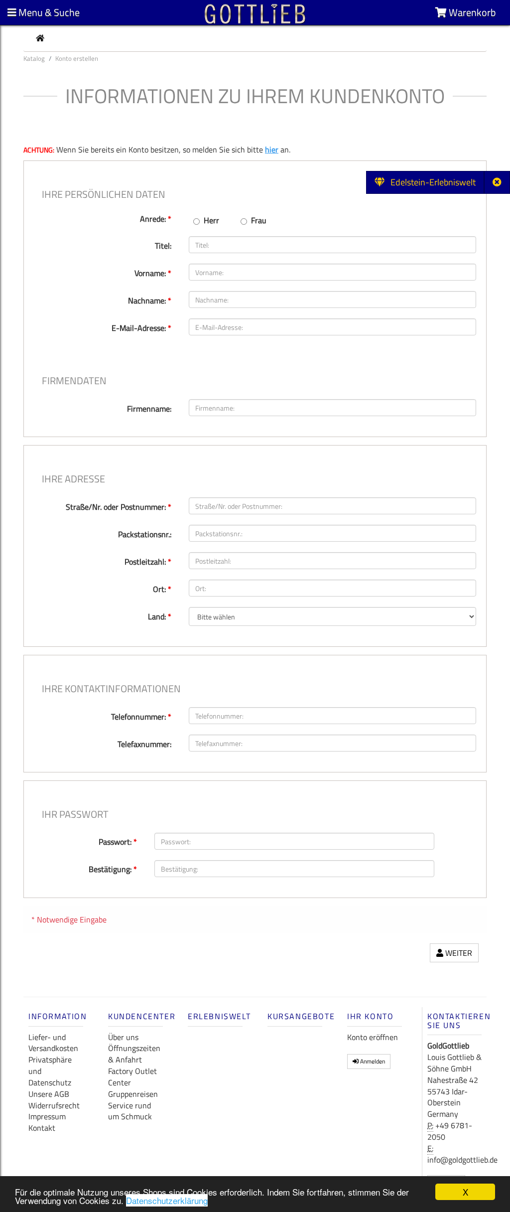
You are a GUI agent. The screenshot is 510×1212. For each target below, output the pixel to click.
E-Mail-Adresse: (141, 328)
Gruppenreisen (133, 1094)
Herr (211, 220)
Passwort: (118, 842)
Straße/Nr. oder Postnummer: (118, 507)
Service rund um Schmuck (130, 1111)
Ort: (162, 589)
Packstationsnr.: (144, 534)
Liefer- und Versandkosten (53, 1043)
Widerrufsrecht (54, 1105)
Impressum (47, 1116)
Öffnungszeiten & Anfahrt (134, 1053)
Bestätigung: (113, 869)
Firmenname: (149, 409)
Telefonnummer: (141, 717)
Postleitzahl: (148, 562)
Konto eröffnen (372, 1037)
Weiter (457, 953)
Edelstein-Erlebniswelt (430, 182)
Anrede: (155, 219)
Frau (258, 220)
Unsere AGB (48, 1094)
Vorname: (152, 273)
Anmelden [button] (372, 1061)
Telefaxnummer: (144, 744)
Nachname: (149, 300)
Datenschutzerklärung (167, 1200)
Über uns (123, 1037)
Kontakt (41, 1128)
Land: (159, 616)
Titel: (163, 246)
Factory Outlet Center (132, 1076)
